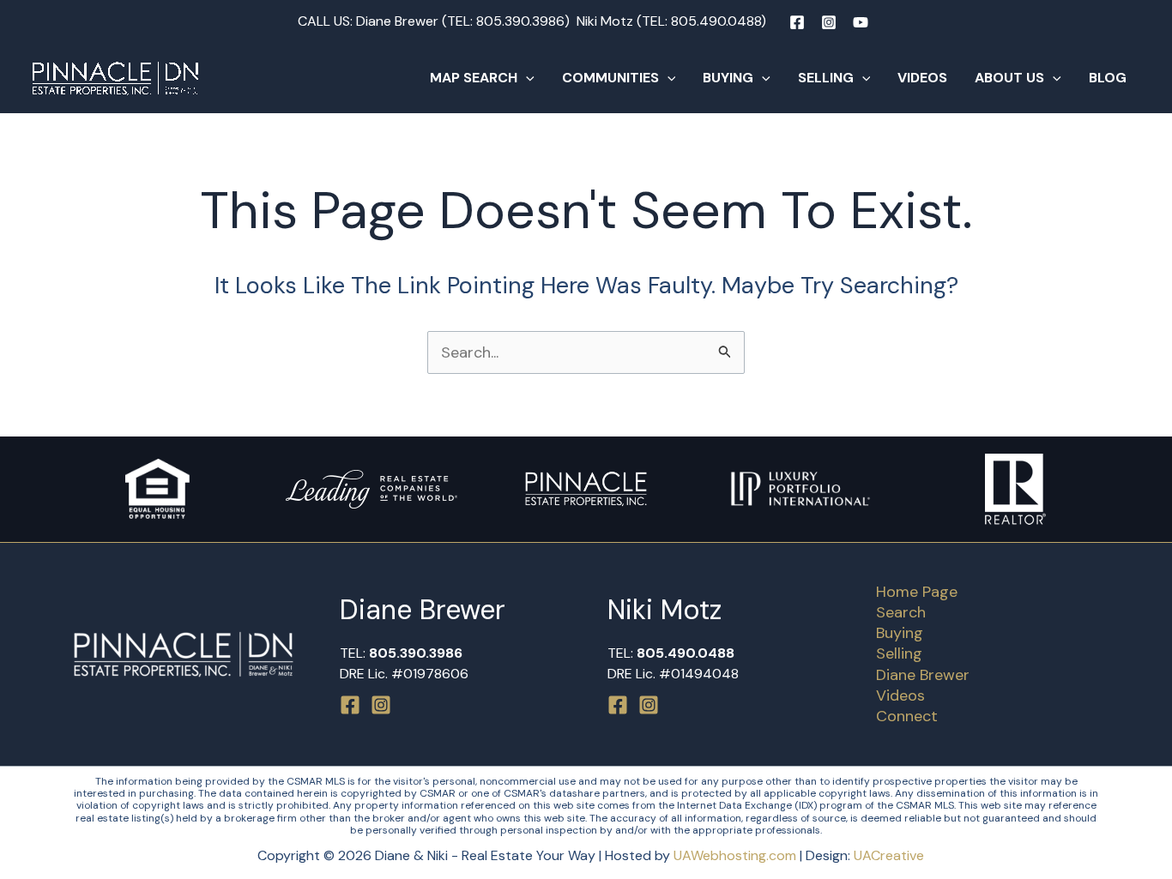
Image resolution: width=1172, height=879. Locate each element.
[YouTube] (860, 22)
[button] (526, 78)
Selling (826, 78)
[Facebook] (797, 22)
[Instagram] (828, 22)
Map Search (473, 78)
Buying (728, 78)
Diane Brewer (923, 675)
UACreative (889, 855)
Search (901, 612)
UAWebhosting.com (735, 855)
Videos (922, 78)
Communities (610, 78)
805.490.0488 (716, 21)
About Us (1009, 78)
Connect (907, 716)
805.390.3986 (520, 21)
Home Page (917, 591)
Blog (1108, 78)
